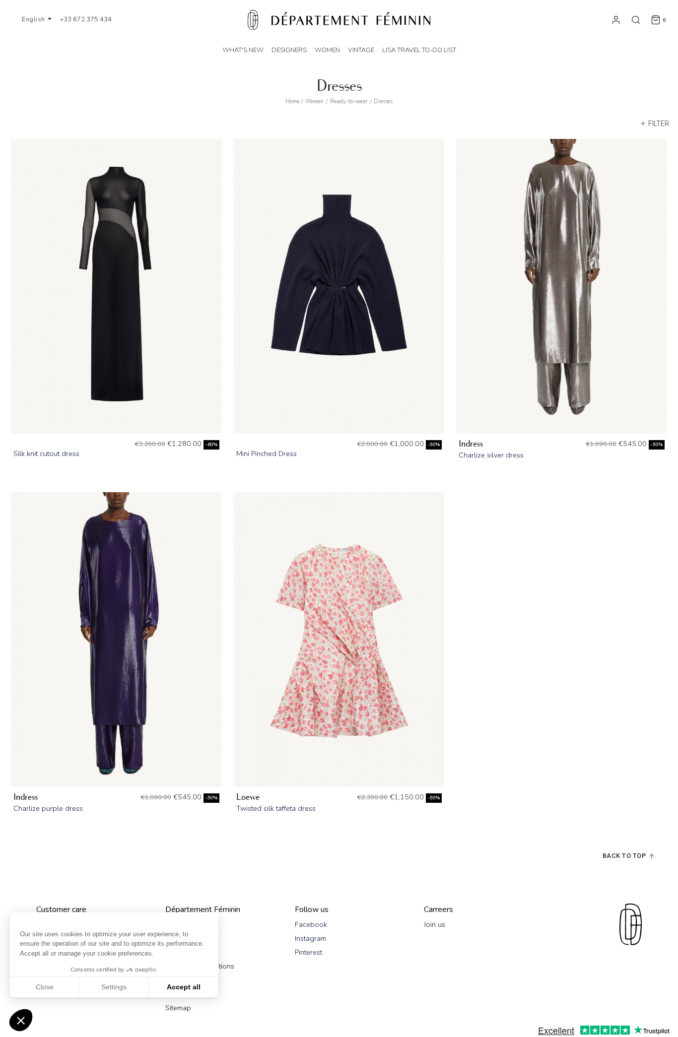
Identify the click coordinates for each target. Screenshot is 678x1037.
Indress (471, 444)
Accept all (184, 987)
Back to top (625, 855)
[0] (656, 19)
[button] (21, 1020)
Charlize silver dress (491, 455)
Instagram (310, 938)
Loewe (248, 797)
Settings (114, 987)
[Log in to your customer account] (616, 19)
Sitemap (178, 1008)
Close (45, 987)
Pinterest (308, 952)
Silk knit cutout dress (46, 453)
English (34, 19)
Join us (434, 924)
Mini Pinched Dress (266, 453)
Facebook (311, 924)
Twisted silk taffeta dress (276, 808)
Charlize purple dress (48, 808)
